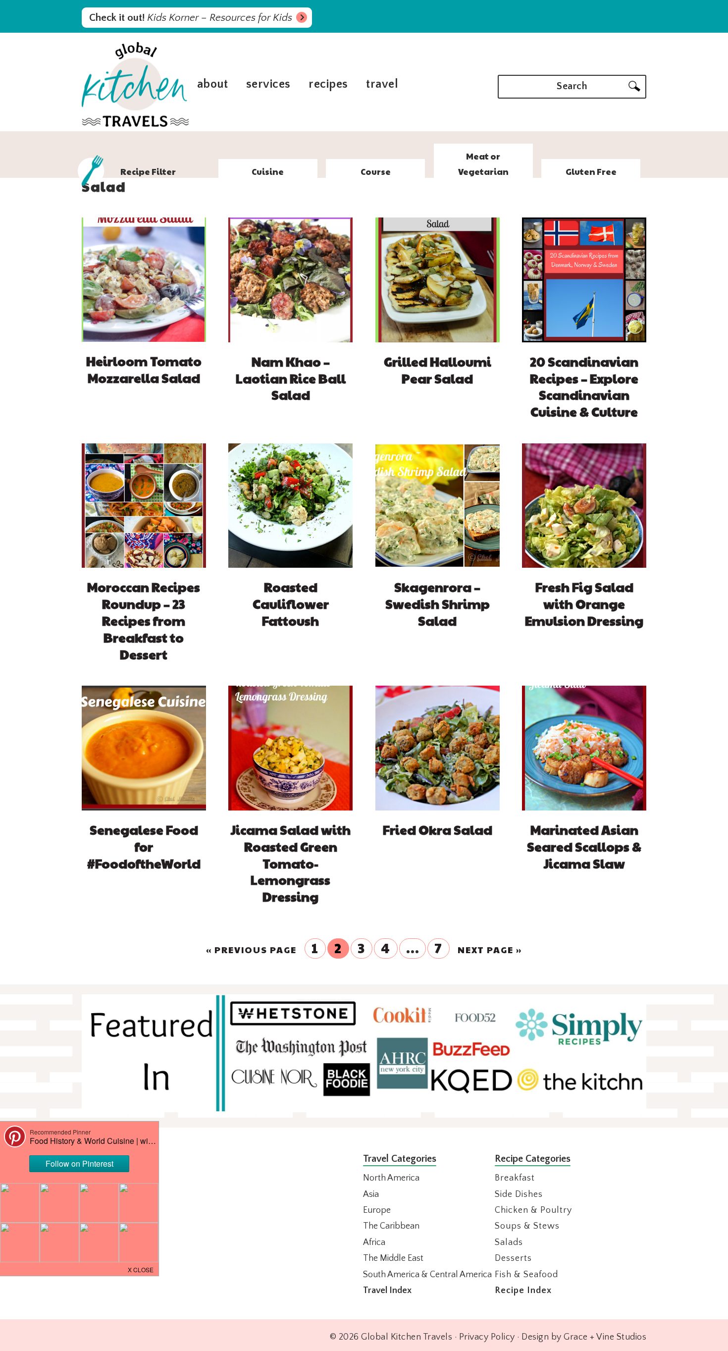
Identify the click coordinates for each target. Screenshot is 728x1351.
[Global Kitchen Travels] (135, 125)
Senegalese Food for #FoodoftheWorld (144, 846)
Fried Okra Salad (437, 829)
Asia (371, 1194)
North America (391, 1178)
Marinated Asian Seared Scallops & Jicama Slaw (584, 846)
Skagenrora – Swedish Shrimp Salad (437, 603)
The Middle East (393, 1258)
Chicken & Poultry (533, 1210)
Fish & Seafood (526, 1275)
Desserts (513, 1258)
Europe (377, 1210)
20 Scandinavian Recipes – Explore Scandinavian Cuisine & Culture (584, 386)
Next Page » (490, 949)
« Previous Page (251, 949)
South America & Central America (427, 1275)
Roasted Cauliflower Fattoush (291, 603)
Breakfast (515, 1178)
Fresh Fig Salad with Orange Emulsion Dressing (584, 603)
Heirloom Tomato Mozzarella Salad (144, 369)
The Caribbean (391, 1226)
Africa (374, 1242)
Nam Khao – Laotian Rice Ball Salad (291, 378)
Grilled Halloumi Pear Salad (437, 369)
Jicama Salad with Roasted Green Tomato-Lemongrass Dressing (291, 862)
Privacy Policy (487, 1337)
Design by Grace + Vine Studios (583, 1337)
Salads (509, 1242)
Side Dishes (519, 1194)
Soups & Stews (527, 1226)
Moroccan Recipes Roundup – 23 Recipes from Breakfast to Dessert (143, 620)
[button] (141, 1269)
